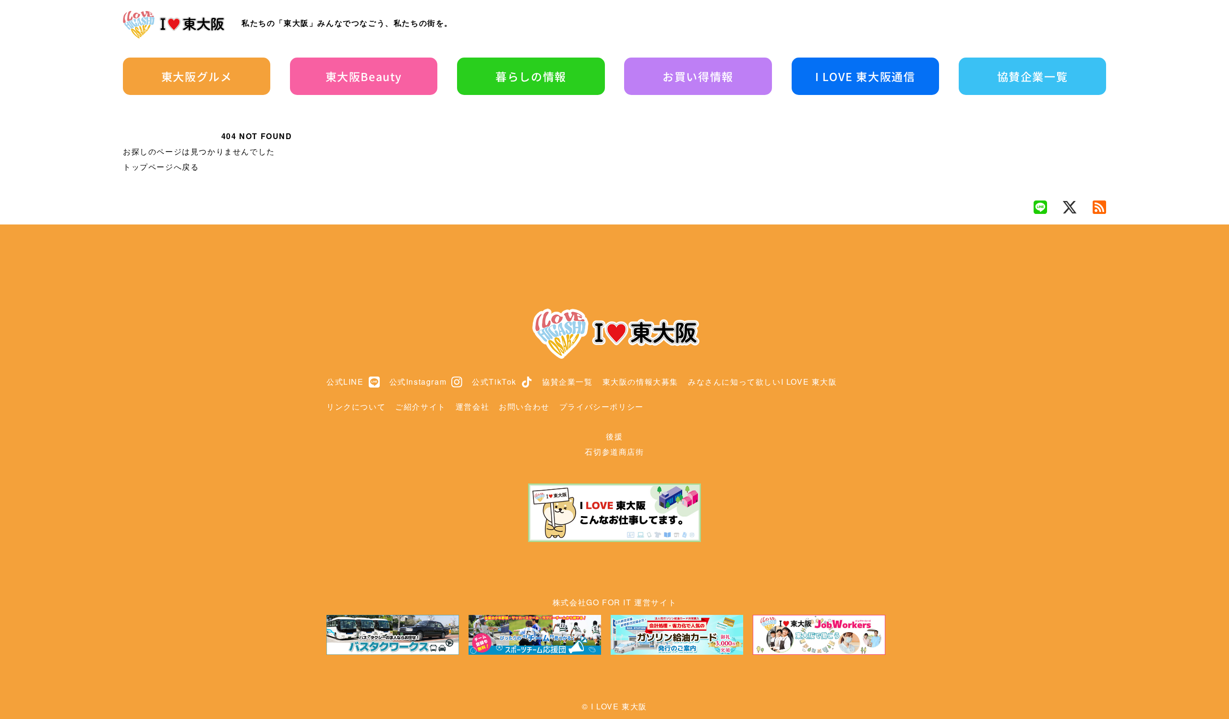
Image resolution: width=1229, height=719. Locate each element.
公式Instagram (418, 381)
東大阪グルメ (196, 76)
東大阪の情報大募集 (640, 381)
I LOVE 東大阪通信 (865, 76)
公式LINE (345, 381)
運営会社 (472, 406)
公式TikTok (494, 381)
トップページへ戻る (161, 166)
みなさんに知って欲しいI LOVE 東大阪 (762, 381)
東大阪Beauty (363, 76)
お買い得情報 (698, 76)
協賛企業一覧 (1032, 76)
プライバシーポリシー (601, 406)
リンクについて (356, 406)
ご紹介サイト (420, 406)
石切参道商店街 (614, 451)
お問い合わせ (524, 406)
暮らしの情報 (530, 76)
